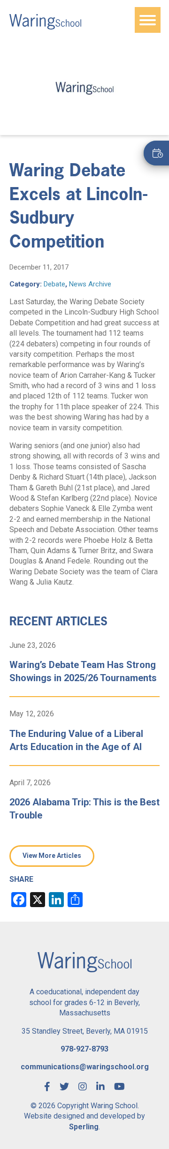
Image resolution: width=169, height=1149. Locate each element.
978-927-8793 (84, 1048)
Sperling (84, 1126)
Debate (54, 284)
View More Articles (52, 855)
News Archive (90, 284)
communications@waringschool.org (85, 1066)
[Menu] (148, 20)
